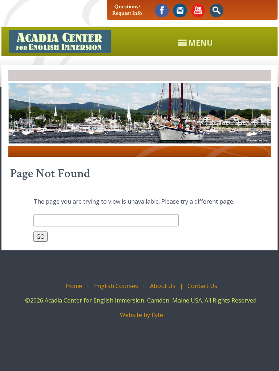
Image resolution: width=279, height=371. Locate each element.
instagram (180, 11)
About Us (162, 286)
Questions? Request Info (127, 10)
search (216, 11)
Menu (200, 41)
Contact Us (202, 286)
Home (74, 286)
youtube (198, 11)
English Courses (116, 286)
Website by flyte (141, 315)
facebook (162, 11)
